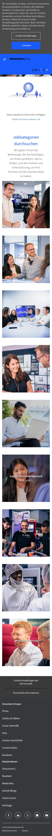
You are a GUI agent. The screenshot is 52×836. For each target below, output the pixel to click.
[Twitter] (27, 815)
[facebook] (8, 815)
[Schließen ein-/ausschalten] (4, 59)
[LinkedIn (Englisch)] (18, 815)
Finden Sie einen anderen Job (26, 119)
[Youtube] (46, 815)
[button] (33, 69)
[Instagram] (37, 815)
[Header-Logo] (20, 59)
